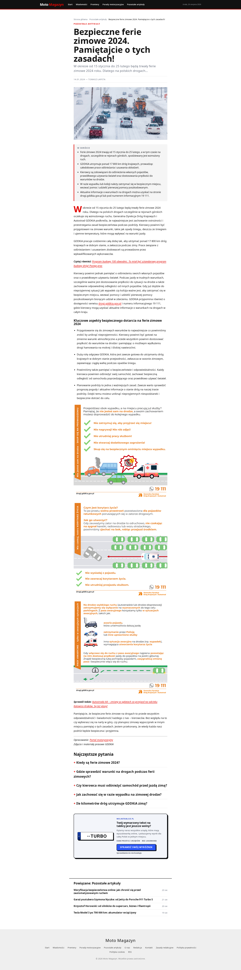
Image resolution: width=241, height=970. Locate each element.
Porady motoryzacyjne (113, 4)
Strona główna (80, 19)
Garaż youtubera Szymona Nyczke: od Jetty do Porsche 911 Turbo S (113, 899)
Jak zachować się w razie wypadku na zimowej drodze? (119, 794)
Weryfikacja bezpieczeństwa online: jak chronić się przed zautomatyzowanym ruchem (107, 891)
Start (70, 4)
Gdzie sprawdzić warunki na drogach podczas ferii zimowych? (114, 774)
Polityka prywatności (186, 947)
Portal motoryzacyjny (101, 740)
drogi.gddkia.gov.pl (109, 303)
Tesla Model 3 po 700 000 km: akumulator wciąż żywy (105, 912)
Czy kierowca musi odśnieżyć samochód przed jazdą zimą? (121, 785)
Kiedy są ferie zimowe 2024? (98, 762)
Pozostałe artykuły (136, 4)
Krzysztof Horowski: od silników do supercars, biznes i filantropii (112, 906)
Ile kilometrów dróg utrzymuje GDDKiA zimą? (111, 803)
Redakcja (137, 947)
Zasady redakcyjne (164, 947)
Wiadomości (81, 4)
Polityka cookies (117, 952)
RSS (130, 952)
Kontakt (149, 947)
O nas (127, 947)
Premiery (95, 4)
